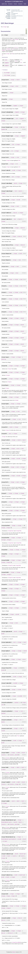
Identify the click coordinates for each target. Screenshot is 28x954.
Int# (6, 59)
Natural (15, 212)
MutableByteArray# (6, 822)
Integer (5, 26)
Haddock (13, 952)
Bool (17, 86)
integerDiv (10, 565)
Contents (20, 3)
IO (2, 769)
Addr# (18, 752)
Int (12, 39)
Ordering (3, 359)
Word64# (15, 683)
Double (3, 722)
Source (15, 3)
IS (17, 47)
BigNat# (7, 62)
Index (25, 3)
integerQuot (11, 530)
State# (3, 754)
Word (13, 176)
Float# (3, 730)
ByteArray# (22, 853)
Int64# (14, 676)
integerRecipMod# (16, 942)
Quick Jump (4, 3)
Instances (10, 3)
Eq (4, 72)
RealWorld (13, 839)
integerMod (18, 565)
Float (18, 735)
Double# (16, 702)
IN (12, 48)
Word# (13, 170)
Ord (5, 75)
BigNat (3, 50)
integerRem (18, 530)
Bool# (18, 79)
